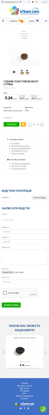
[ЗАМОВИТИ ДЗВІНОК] (43, 409)
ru (46, 2)
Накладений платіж (19, 151)
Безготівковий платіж (20, 145)
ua (43, 2)
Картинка (5, 268)
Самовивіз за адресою (20, 163)
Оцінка (4, 214)
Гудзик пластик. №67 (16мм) (24, 338)
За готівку (15, 143)
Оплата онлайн (17, 153)
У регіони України (18, 168)
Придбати (11, 124)
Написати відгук (39, 197)
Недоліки (5, 237)
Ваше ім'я (6, 277)
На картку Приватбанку (21, 148)
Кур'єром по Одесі (19, 166)
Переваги (5, 227)
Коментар (6, 247)
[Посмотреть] (14, 71)
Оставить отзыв (11, 305)
